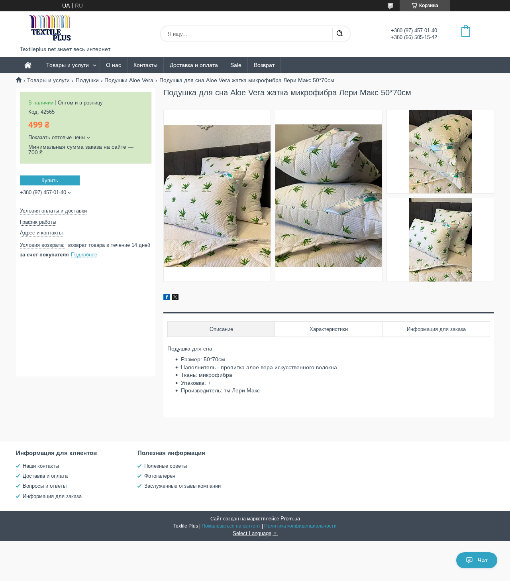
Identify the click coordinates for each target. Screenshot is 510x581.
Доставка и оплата (194, 65)
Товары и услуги (67, 65)
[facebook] (166, 298)
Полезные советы (165, 466)
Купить (49, 180)
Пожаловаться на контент (231, 526)
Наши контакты (41, 466)
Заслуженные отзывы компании (182, 486)
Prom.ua (290, 519)
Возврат (264, 65)
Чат (483, 560)
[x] (175, 298)
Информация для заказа (52, 496)
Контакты (145, 65)
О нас (113, 65)
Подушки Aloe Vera (128, 80)
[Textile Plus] (50, 28)
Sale (235, 65)
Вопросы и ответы (45, 486)
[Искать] (339, 33)
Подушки (87, 80)
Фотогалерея (159, 476)
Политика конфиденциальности (300, 526)
